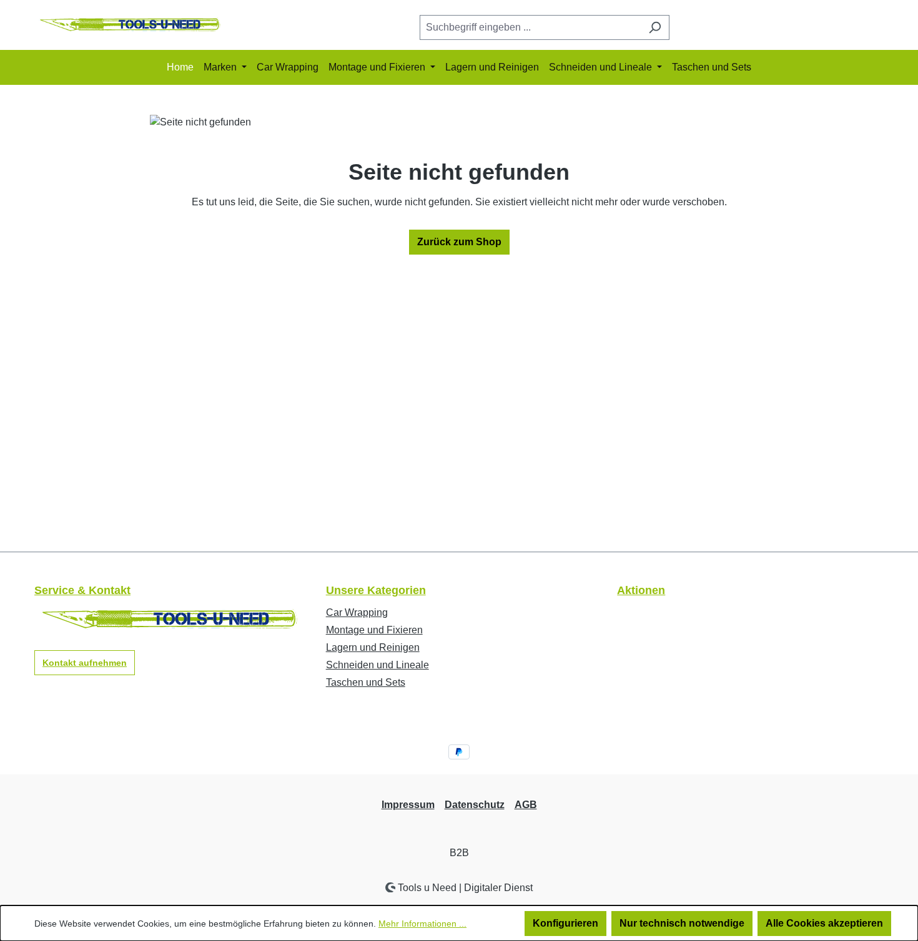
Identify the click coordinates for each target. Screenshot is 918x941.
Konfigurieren (565, 923)
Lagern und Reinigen (373, 647)
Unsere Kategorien (376, 590)
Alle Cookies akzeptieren (824, 923)
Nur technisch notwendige (681, 923)
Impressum (408, 804)
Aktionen (641, 590)
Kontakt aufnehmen (84, 663)
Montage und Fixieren (374, 630)
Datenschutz (475, 804)
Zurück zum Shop (459, 241)
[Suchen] (654, 27)
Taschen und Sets (365, 682)
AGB (526, 804)
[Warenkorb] (875, 28)
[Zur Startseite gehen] (128, 25)
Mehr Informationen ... (422, 924)
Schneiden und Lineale (377, 665)
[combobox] (530, 27)
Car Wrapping (357, 612)
